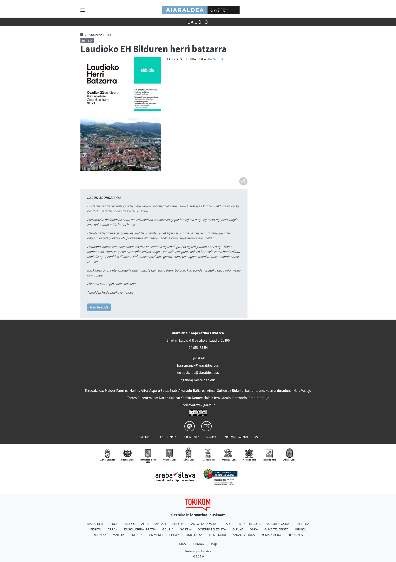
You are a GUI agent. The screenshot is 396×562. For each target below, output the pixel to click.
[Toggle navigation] (83, 9)
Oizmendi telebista (164, 535)
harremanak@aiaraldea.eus (198, 365)
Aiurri (130, 523)
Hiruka (300, 529)
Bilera (87, 41)
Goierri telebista (212, 529)
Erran (113, 529)
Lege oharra (167, 437)
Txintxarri (217, 535)
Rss (257, 437)
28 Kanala (295, 535)
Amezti (160, 523)
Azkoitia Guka (278, 523)
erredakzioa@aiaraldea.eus (198, 372)
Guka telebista (276, 529)
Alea (144, 523)
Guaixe (237, 529)
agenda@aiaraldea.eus (198, 380)
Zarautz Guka (243, 535)
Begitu (95, 529)
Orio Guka (194, 535)
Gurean (198, 544)
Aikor (114, 523)
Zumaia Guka (271, 535)
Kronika (99, 535)
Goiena (185, 529)
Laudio (198, 22)
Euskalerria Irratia (140, 529)
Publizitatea (191, 437)
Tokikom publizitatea (198, 551)
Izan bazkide (99, 307)
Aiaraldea (215, 59)
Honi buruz (144, 437)
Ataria (227, 523)
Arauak (211, 437)
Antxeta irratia (203, 523)
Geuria (167, 529)
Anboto (178, 523)
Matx (182, 544)
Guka (254, 529)
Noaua (137, 535)
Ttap (213, 544)
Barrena (302, 523)
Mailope (119, 535)
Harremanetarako (235, 437)
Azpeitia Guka (249, 523)
